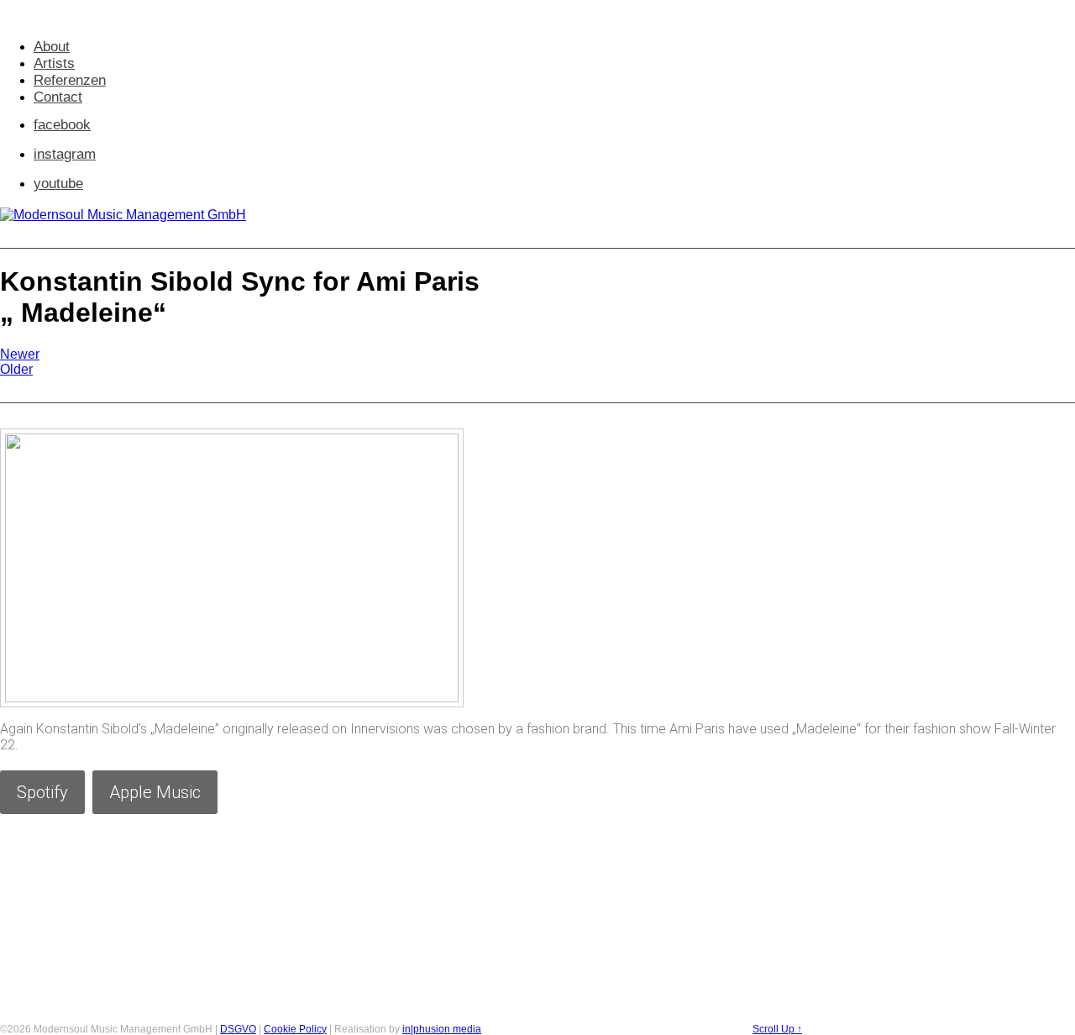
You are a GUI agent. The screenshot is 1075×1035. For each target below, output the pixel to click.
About (52, 47)
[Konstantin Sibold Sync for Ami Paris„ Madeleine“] (232, 698)
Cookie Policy (295, 1029)
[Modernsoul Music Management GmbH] (123, 215)
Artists (54, 63)
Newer (19, 354)
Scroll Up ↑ (777, 1029)
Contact (58, 97)
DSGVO (238, 1029)
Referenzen (70, 80)
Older (16, 369)
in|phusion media (441, 1029)
